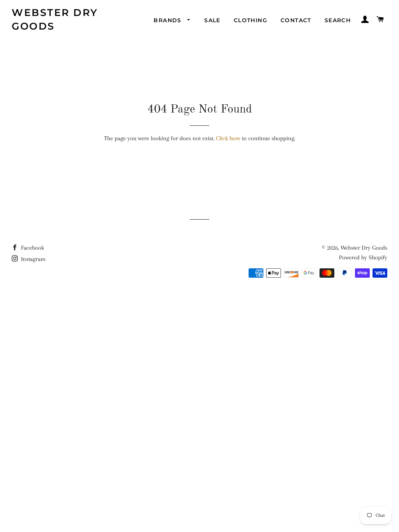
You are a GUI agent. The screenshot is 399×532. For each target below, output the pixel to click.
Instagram (32, 258)
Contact (296, 20)
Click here (228, 138)
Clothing (250, 20)
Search (338, 20)
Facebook (31, 247)
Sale (212, 20)
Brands (169, 20)
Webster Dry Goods (55, 19)
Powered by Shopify (363, 257)
